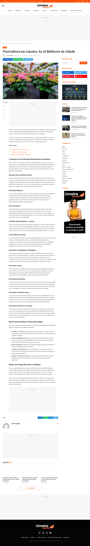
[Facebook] (4, 106)
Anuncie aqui (6, 1)
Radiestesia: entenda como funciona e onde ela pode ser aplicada (78, 135)
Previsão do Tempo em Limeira (19, 149)
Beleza (63, 146)
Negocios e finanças (76, 10)
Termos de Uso (19, 1)
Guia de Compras (66, 167)
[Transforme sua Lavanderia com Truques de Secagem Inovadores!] (30, 471)
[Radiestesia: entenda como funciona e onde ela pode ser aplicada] (66, 135)
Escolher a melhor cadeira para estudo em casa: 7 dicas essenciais (11, 479)
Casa (5, 47)
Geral (63, 164)
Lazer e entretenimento (68, 169)
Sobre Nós (40, 1)
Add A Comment (30, 488)
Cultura (44, 10)
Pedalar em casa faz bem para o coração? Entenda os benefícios (79, 126)
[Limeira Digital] (45, 6)
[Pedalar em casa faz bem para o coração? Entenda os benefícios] (66, 128)
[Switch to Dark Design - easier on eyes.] (85, 1)
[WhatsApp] (4, 109)
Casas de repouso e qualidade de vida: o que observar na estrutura (49, 479)
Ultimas (7, 43)
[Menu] (3, 5)
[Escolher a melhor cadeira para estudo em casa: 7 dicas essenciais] (11, 471)
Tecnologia (64, 10)
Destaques (18, 10)
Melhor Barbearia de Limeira (19, 152)
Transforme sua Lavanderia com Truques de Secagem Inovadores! (30, 479)
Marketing (64, 176)
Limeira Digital (10, 55)
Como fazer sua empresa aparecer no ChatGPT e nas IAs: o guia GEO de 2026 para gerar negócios (79, 118)
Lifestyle (27, 10)
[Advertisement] (45, 28)
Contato (13, 1)
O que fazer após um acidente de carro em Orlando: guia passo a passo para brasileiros (79, 109)
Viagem (64, 183)
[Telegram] (4, 116)
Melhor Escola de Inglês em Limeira (21, 154)
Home (4, 43)
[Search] (87, 1)
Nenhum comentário (28, 55)
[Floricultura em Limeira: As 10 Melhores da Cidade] (30, 81)
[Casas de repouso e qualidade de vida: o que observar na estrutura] (49, 471)
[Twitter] (4, 113)
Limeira (9, 10)
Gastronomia (65, 162)
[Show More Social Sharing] (34, 59)
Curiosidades (53, 10)
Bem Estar (36, 10)
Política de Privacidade (30, 1)
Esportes (64, 160)
